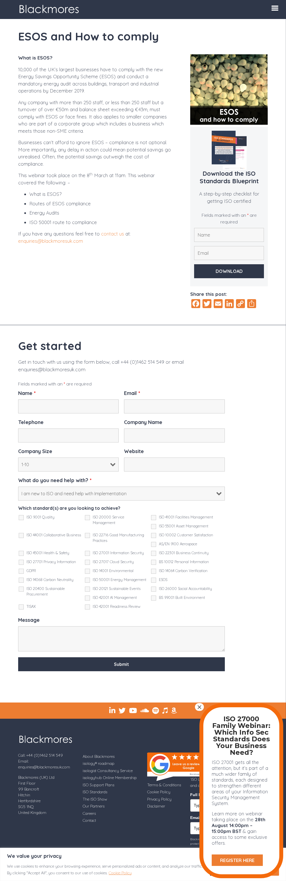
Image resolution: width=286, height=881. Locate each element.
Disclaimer (156, 806)
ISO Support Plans (98, 784)
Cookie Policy (120, 872)
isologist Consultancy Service (108, 770)
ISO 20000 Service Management (108, 520)
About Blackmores (99, 756)
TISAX (31, 606)
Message (29, 620)
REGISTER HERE (237, 860)
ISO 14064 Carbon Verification (183, 570)
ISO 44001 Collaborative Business (54, 535)
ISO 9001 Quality (40, 517)
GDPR (31, 570)
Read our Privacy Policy (159, 678)
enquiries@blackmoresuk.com (50, 241)
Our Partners (93, 806)
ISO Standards (95, 791)
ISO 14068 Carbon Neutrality (50, 579)
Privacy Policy (159, 799)
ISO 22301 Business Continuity (184, 553)
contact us (112, 234)
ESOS (163, 579)
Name (27, 393)
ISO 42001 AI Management (115, 597)
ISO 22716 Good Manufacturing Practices (118, 538)
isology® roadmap (99, 763)
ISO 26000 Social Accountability (185, 588)
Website (134, 451)
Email (132, 393)
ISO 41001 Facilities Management (186, 517)
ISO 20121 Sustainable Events (116, 588)
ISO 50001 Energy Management (119, 579)
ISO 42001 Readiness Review (116, 606)
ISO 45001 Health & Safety (48, 553)
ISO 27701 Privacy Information (51, 561)
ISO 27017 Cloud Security (113, 561)
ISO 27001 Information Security (118, 553)
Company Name (143, 422)
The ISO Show (95, 799)
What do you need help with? (55, 480)
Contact (89, 820)
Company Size (35, 451)
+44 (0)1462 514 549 (142, 362)
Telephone (31, 422)
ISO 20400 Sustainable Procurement (46, 591)
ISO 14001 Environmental (113, 570)
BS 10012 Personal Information (184, 561)
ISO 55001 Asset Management (183, 526)
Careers (89, 813)
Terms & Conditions (164, 784)
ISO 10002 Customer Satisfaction (186, 535)
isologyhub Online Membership (110, 777)
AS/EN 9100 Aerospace (178, 544)
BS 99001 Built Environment (182, 597)
